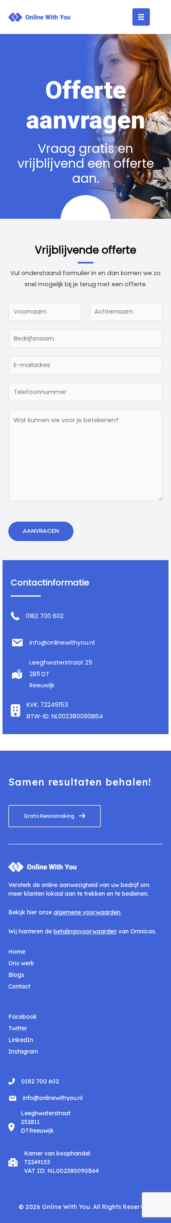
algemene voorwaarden (87, 912)
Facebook (22, 1016)
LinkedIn (20, 1040)
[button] (54, 816)
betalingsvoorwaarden (85, 931)
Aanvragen (41, 531)
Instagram (23, 1051)
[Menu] (141, 17)
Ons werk (21, 963)
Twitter (17, 1028)
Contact (19, 986)
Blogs (16, 975)
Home (16, 951)
